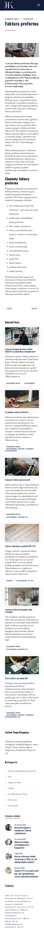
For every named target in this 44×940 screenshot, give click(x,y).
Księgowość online (12, 19)
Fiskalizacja (21, 898)
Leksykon (21, 449)
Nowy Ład (22, 907)
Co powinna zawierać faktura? (16, 412)
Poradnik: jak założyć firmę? (17, 794)
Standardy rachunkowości (14, 913)
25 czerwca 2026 (20, 824)
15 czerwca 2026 (20, 839)
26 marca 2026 (19, 868)
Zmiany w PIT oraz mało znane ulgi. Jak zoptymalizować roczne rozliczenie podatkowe (26, 873)
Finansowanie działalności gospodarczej (22, 771)
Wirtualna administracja (13, 924)
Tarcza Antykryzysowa (13, 918)
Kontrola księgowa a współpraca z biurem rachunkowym (22, 830)
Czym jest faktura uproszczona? (17, 479)
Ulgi (26, 918)
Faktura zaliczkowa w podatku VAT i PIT (20, 546)
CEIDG (9, 896)
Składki (24, 910)
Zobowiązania (10, 927)
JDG (10, 776)
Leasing (8, 904)
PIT (29, 581)
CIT (17, 896)
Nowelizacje (10, 907)
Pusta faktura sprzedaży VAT (16, 678)
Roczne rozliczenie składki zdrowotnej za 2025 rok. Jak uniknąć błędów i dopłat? (25, 859)
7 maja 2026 (18, 853)
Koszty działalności (24, 901)
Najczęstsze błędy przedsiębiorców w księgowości (21, 844)
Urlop (8, 921)
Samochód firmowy (12, 910)
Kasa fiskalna (10, 901)
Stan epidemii (11, 916)
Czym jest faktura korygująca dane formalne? (18, 610)
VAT (26, 517)
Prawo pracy (12, 800)
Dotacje (24, 896)
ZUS (20, 927)
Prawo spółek (13, 805)
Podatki (9, 581)
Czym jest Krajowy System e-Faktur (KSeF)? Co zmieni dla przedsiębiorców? (20, 350)
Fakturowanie (28, 19)
